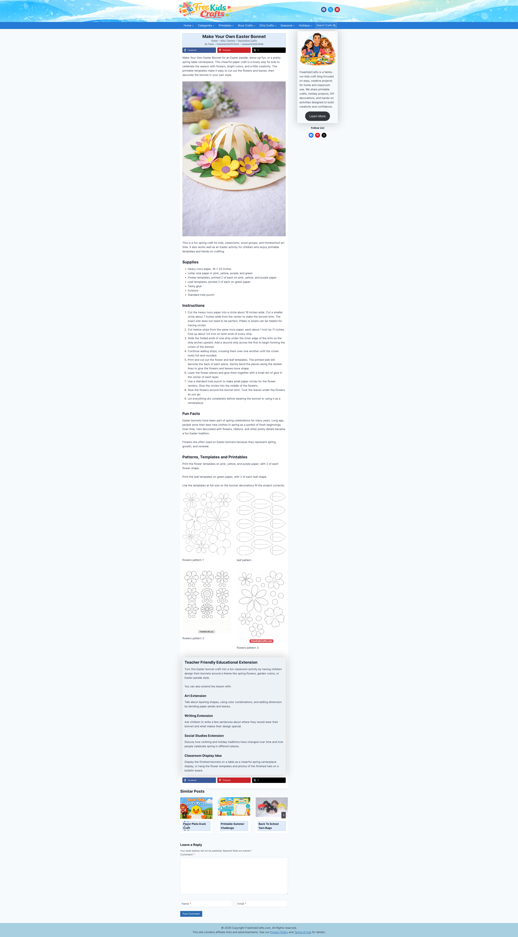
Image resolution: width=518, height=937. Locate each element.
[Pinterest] (337, 9)
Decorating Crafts (247, 40)
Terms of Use (302, 932)
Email (241, 903)
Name (186, 903)
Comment (187, 854)
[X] (330, 9)
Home (214, 40)
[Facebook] (323, 9)
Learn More (317, 116)
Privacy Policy (279, 932)
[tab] (188, 808)
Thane (211, 44)
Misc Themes (228, 40)
